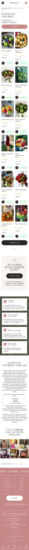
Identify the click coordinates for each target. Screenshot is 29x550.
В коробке (7, 484)
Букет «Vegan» (6, 51)
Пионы (7, 481)
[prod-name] (8, 40)
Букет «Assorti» (7, 85)
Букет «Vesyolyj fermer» (7, 190)
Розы (7, 479)
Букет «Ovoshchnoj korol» (19, 155)
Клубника (7, 490)
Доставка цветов (6, 8)
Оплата (21, 487)
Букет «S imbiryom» (18, 51)
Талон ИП (14, 534)
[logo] (14, 3)
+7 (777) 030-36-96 (3, 3)
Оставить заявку (14, 276)
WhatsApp (9, 63)
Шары (21, 481)
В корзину (3, 63)
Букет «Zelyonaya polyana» (21, 86)
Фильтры (14, 27)
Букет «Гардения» (21, 190)
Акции (21, 479)
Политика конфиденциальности (14, 540)
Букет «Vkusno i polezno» (20, 120)
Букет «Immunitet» (8, 119)
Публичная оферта (14, 531)
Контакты (21, 490)
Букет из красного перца (8, 154)
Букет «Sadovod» (20, 224)
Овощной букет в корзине (7, 225)
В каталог (14, 498)
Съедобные (7, 487)
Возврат (21, 484)
